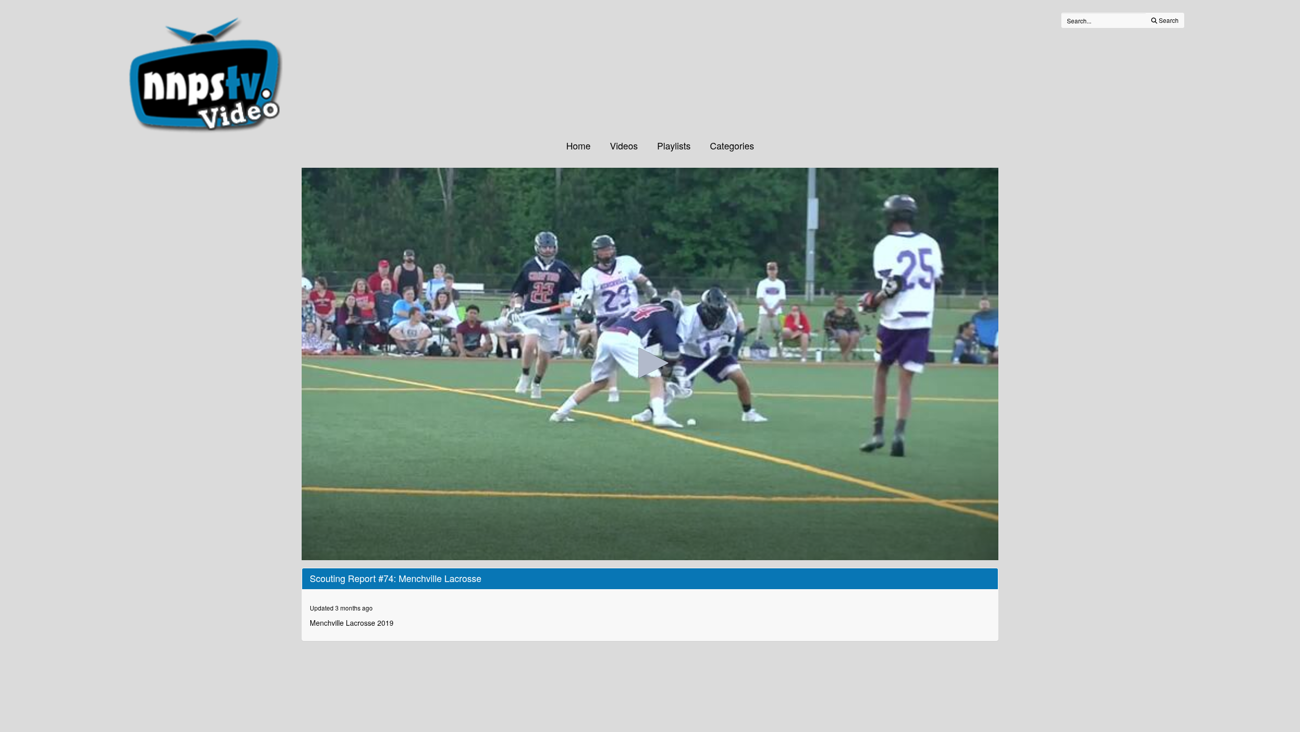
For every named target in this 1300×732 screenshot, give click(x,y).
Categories (732, 145)
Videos (624, 145)
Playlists (674, 145)
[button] (650, 363)
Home (578, 145)
